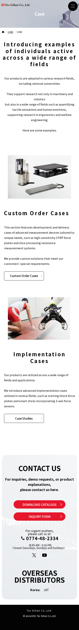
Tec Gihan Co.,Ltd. (39, 610)
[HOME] (3, 32)
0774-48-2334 (42, 538)
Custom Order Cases (24, 276)
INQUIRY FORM (40, 516)
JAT (46, 589)
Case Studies (24, 418)
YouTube (44, 555)
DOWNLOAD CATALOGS (39, 504)
